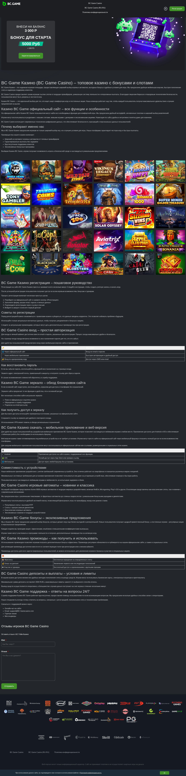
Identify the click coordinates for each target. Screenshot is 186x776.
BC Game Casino (95, 3)
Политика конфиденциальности (95, 12)
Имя (3, 640)
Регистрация (177, 9)
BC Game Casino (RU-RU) (95, 8)
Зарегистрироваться (31, 56)
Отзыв (4, 651)
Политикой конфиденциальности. (91, 773)
